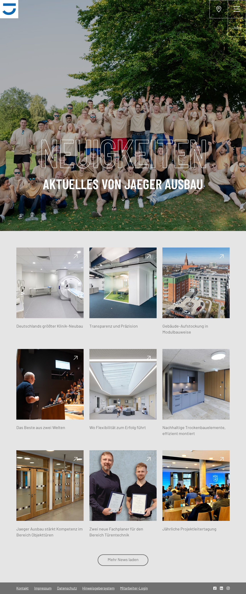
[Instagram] (228, 588)
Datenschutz (67, 588)
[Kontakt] (218, 9)
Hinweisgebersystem (98, 588)
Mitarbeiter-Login (134, 588)
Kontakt (22, 588)
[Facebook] (214, 588)
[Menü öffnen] (237, 9)
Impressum (43, 588)
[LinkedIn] (221, 588)
